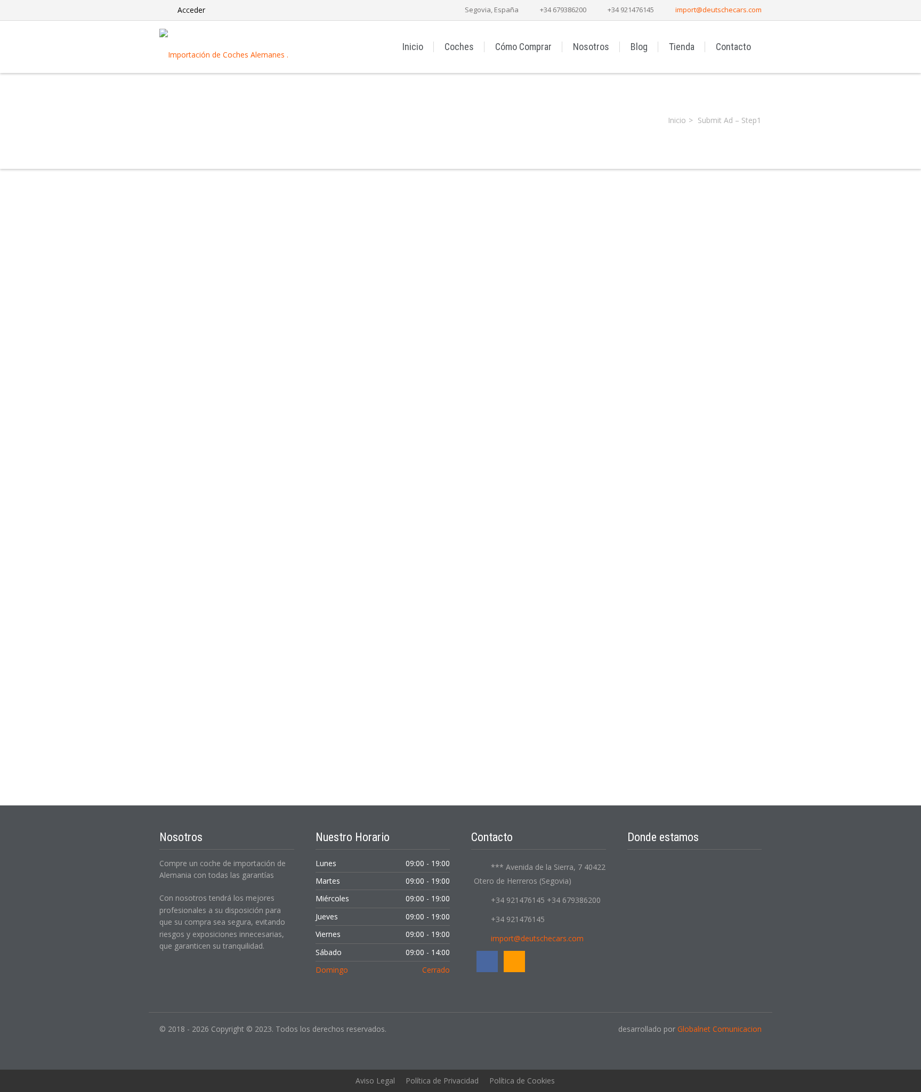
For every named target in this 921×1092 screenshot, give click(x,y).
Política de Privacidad (442, 1080)
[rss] (514, 961)
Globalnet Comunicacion (719, 1029)
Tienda (681, 46)
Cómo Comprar (523, 46)
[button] (460, 493)
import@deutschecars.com (718, 9)
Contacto (733, 46)
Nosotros (591, 46)
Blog (639, 46)
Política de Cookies (522, 1080)
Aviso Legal (375, 1080)
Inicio (412, 46)
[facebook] (487, 961)
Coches (459, 46)
